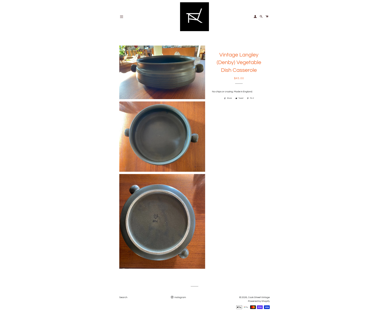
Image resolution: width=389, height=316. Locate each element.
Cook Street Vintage (259, 297)
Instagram (180, 297)
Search (123, 297)
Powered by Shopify (259, 301)
